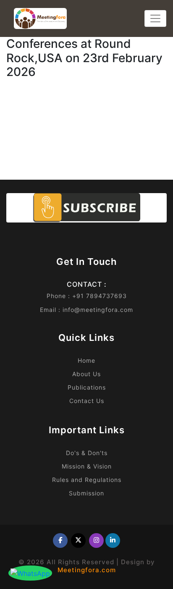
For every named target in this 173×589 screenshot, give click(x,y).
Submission (86, 493)
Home (86, 360)
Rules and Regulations (86, 479)
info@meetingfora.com (98, 309)
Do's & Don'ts (86, 452)
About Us (86, 373)
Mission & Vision (87, 466)
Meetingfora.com (87, 570)
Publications (87, 387)
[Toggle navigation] (155, 18)
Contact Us (86, 400)
